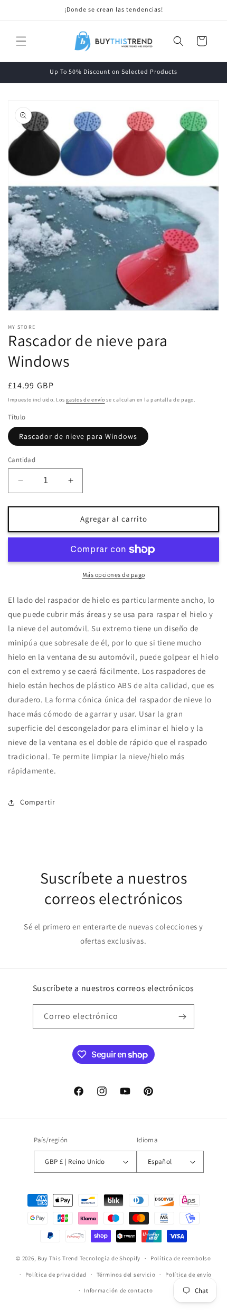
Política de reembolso (180, 1258)
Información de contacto (118, 1290)
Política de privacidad (56, 1274)
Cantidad (21, 459)
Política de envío (188, 1274)
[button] (21, 41)
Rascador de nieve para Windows (78, 436)
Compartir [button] (37, 802)
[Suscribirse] (182, 1016)
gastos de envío (85, 399)
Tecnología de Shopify (110, 1258)
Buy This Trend (57, 1258)
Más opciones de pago (113, 575)
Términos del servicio (126, 1274)
